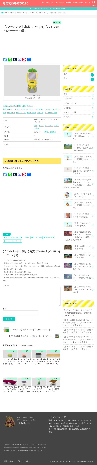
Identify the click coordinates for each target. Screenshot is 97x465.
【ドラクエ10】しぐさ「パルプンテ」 (82, 256)
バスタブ (37, 109)
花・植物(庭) (58, 429)
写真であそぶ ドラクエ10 (70, 461)
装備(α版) (68, 2)
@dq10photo (24, 423)
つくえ (18, 109)
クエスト (87, 2)
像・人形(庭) (81, 429)
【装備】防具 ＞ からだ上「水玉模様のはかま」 (82, 159)
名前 (4, 309)
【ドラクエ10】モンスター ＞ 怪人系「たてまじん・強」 (82, 266)
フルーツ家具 (49, 237)
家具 (19, 106)
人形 (41, 113)
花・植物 (48, 113)
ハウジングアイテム (12, 237)
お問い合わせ (8, 461)
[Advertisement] (46, 47)
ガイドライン (38, 447)
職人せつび (11, 113)
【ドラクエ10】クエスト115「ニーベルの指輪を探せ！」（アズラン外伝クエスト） (78, 322)
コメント (6, 285)
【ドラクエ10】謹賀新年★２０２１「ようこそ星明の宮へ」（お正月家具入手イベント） (77, 183)
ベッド (12, 109)
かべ (47, 109)
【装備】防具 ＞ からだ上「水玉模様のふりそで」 (82, 205)
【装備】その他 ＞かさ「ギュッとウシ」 (82, 195)
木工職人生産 (37, 237)
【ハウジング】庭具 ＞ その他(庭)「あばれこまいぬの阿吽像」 (82, 147)
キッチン (29, 109)
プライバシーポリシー (24, 461)
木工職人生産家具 (50, 132)
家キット (30, 106)
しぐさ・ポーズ (59, 2)
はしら (52, 109)
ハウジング (49, 2)
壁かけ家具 (68, 423)
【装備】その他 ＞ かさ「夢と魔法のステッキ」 (82, 136)
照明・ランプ (21, 113)
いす (23, 109)
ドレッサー (49, 126)
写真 (43, 2)
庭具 (24, 106)
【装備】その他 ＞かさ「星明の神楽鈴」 (82, 224)
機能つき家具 (31, 113)
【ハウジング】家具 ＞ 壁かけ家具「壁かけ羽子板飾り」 (82, 170)
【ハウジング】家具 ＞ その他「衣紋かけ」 (82, 215)
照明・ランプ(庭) (70, 429)
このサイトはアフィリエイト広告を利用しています (49, 8)
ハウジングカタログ (10, 106)
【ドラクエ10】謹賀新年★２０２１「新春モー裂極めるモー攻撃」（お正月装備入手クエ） (77, 236)
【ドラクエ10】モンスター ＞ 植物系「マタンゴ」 (82, 278)
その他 (54, 113)
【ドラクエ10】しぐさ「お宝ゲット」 (82, 247)
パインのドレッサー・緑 (13, 241)
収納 (4, 109)
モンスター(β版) (78, 2)
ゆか (42, 109)
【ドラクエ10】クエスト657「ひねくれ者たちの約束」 (82, 289)
